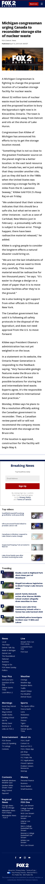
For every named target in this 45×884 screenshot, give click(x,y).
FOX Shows (6, 740)
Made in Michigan (9, 650)
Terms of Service (24, 499)
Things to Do (7, 664)
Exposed (5, 793)
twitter (20, 858)
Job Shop (24, 752)
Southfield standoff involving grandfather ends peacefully (13, 514)
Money (24, 777)
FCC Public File (26, 757)
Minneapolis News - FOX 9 (9, 816)
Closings (24, 680)
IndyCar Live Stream (25, 822)
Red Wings (25, 726)
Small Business (26, 789)
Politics (4, 670)
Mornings (7, 702)
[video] (37, 515)
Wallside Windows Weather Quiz (9, 781)
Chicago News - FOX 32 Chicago (8, 806)
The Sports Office (27, 706)
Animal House (26, 697)
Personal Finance (27, 780)
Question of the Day (8, 683)
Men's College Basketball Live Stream (26, 828)
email (29, 858)
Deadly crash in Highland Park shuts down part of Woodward (29, 575)
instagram (25, 858)
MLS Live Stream (27, 845)
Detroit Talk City (8, 647)
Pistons (23, 720)
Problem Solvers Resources (27, 767)
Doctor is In (6, 726)
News (14, 40)
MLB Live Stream (27, 813)
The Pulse (6, 645)
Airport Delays (26, 691)
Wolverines (25, 715)
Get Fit (4, 720)
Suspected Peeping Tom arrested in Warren (15, 546)
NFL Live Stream (27, 805)
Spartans (24, 717)
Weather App (26, 682)
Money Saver (7, 723)
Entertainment (10, 737)
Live (23, 638)
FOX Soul (24, 652)
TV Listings (6, 746)
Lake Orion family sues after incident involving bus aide (12, 556)
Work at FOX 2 (26, 746)
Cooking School (8, 717)
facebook (16, 858)
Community (25, 755)
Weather (25, 676)
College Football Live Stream (27, 809)
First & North (26, 709)
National (5, 659)
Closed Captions (27, 763)
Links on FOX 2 (8, 729)
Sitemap (24, 771)
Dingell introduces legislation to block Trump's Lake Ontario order (29, 585)
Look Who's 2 (7, 692)
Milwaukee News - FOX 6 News (9, 811)
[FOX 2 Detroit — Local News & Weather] (9, 4)
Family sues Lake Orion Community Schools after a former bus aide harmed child (29, 609)
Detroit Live (6, 653)
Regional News (6, 801)
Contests (5, 749)
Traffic (23, 688)
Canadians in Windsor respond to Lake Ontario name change (14, 535)
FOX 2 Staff (25, 740)
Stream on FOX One (26, 801)
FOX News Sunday (9, 667)
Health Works (7, 715)
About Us (26, 737)
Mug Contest (7, 712)
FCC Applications (27, 760)
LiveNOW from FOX (26, 648)
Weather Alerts (26, 685)
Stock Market (26, 786)
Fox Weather (26, 694)
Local (4, 642)
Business (5, 662)
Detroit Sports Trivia (7, 688)
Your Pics (7, 676)
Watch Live (33, 4)
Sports (24, 702)
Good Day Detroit (9, 706)
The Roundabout (8, 656)
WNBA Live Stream (25, 841)
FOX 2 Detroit (6, 40)
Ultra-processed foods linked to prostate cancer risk (14, 525)
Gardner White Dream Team (7, 786)
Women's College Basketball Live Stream (27, 835)
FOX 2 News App (27, 749)
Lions (23, 712)
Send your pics (7, 680)
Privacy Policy (25, 497)
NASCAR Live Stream (26, 817)
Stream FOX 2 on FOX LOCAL (27, 643)
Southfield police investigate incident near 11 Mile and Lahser (28, 619)
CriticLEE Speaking (9, 743)
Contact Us (25, 743)
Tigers (23, 723)
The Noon (6, 709)
